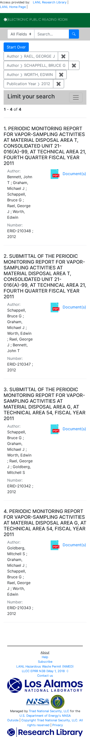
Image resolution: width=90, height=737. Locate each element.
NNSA (66, 715)
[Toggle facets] (76, 97)
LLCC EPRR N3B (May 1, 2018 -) (45, 671)
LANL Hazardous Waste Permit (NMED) (45, 666)
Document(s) (74, 173)
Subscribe (45, 661)
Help (45, 657)
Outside (12, 720)
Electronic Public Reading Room (35, 20)
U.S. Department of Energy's (40, 715)
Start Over (16, 47)
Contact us (45, 675)
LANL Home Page (13, 7)
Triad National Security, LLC (49, 711)
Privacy (57, 725)
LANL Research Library (49, 2)
